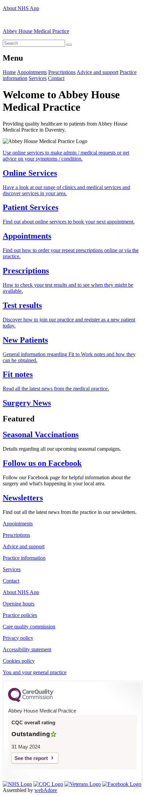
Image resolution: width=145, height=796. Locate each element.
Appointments (32, 72)
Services (38, 78)
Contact (56, 78)
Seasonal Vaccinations (41, 434)
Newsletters (23, 497)
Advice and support (97, 72)
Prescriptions (62, 72)
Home (9, 72)
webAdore (45, 790)
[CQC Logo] (30, 700)
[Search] (69, 45)
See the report (31, 758)
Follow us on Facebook (42, 463)
